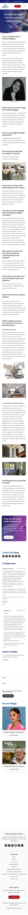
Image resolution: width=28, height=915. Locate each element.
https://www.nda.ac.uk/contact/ (12, 640)
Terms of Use (14, 879)
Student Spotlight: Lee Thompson (14, 766)
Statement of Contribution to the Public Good (14, 874)
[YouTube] (15, 845)
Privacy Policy (14, 876)
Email (4, 683)
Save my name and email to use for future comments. (12, 691)
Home (14, 857)
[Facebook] (9, 845)
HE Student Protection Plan (14, 871)
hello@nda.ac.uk (19, 634)
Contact (14, 859)
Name (4, 677)
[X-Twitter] (22, 845)
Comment (5, 659)
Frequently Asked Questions (14, 869)
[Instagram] (5, 845)
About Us (14, 867)
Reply (3, 605)
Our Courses (14, 862)
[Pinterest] (12, 845)
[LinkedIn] (19, 845)
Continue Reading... (14, 735)
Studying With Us (14, 864)
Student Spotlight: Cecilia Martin (14, 732)
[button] (24, 6)
